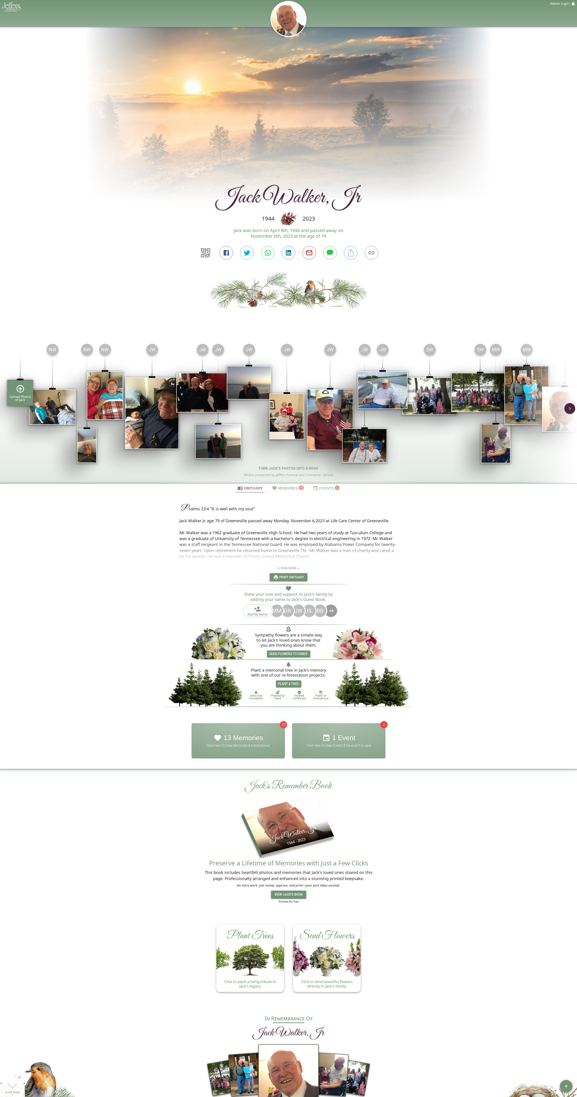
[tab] (250, 488)
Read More (288, 568)
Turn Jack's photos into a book (288, 468)
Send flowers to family (288, 654)
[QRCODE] (205, 253)
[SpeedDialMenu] (566, 1086)
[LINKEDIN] (288, 253)
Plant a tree (288, 684)
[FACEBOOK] (226, 253)
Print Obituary (291, 577)
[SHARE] (350, 253)
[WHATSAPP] (268, 253)
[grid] (288, 411)
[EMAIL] (309, 253)
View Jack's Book (289, 894)
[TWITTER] (247, 253)
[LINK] (371, 253)
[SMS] (330, 253)
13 (284, 724)
